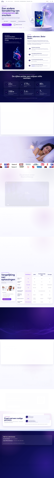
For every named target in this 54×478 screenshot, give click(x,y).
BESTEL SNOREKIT (7, 232)
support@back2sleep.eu (8, 440)
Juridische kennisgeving (6, 457)
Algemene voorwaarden (14, 476)
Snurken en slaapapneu (6, 452)
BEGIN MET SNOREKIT (7, 121)
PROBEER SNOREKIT (6, 24)
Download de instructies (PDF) (13, 405)
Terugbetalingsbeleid (9, 476)
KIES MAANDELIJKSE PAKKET (44, 263)
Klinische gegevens (29, 457)
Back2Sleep (5, 476)
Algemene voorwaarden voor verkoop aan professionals (10, 458)
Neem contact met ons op (30, 453)
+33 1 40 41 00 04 (6, 438)
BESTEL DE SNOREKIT (6, 299)
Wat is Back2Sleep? (5, 449)
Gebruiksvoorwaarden (6, 461)
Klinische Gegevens (5, 453)
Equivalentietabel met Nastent (31, 452)
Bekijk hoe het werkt (18, 24)
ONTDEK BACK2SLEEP (8, 159)
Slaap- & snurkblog (29, 449)
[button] (12, 1)
